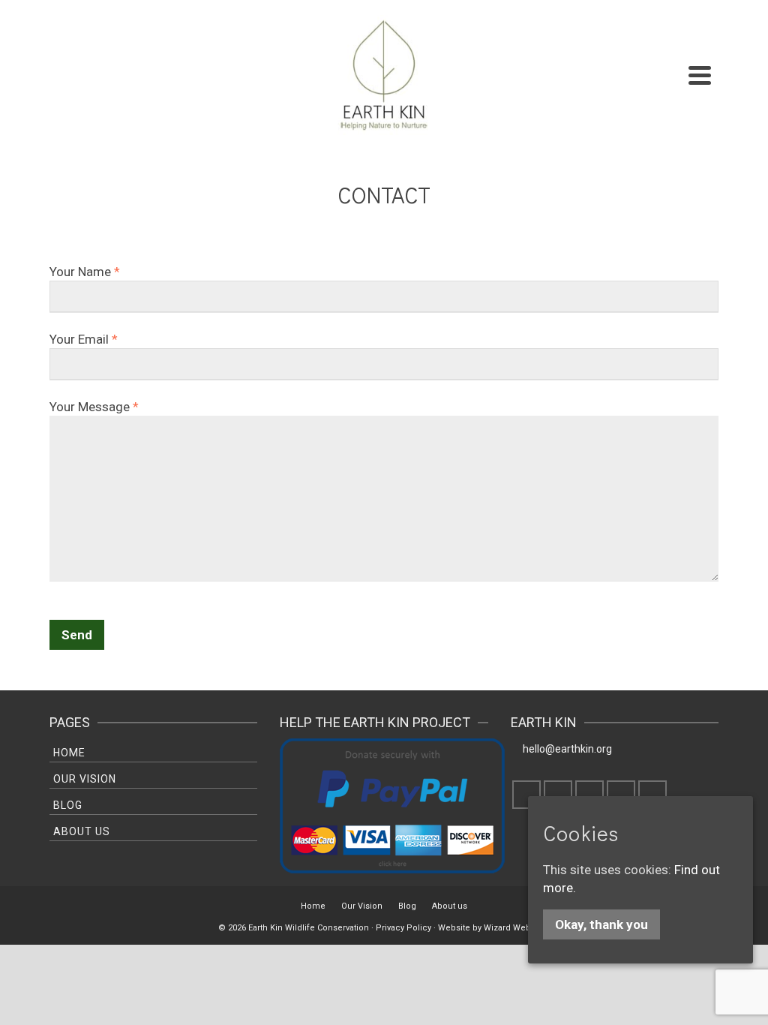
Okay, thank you (601, 924)
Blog (67, 805)
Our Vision (84, 779)
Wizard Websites (517, 928)
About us (81, 831)
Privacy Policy (403, 928)
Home (69, 753)
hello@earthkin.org (567, 749)
